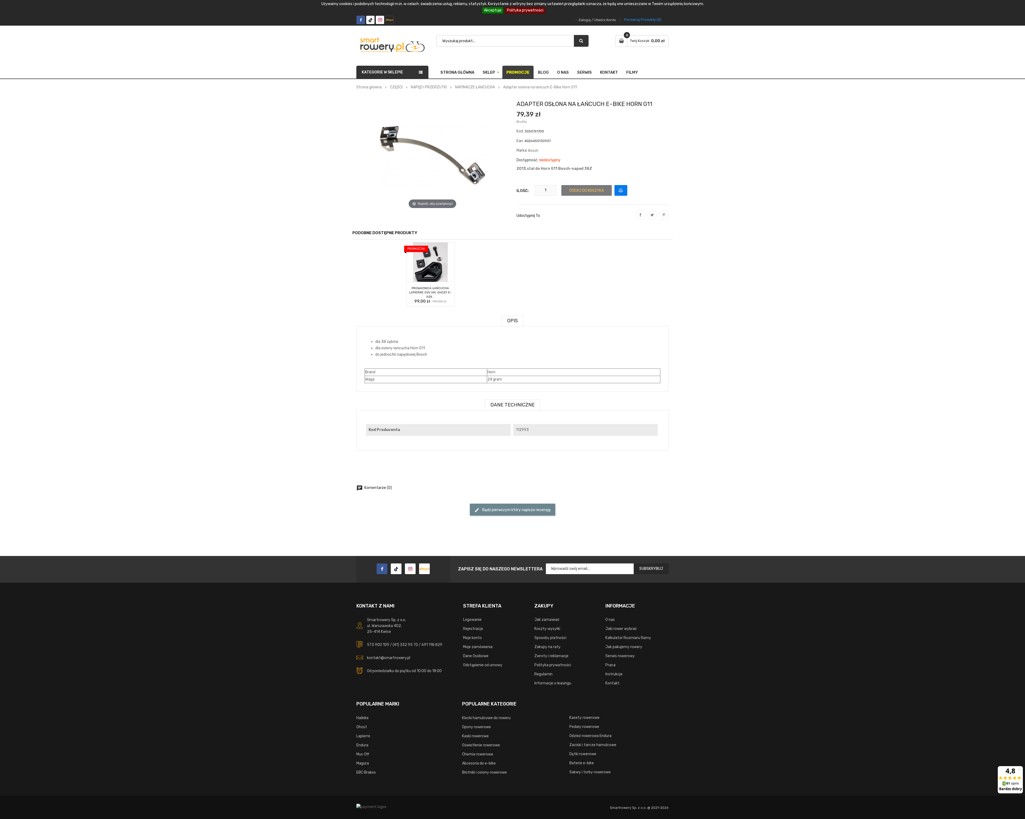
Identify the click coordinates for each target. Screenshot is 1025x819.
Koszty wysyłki (547, 628)
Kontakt (609, 72)
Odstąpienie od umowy (482, 665)
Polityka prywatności (525, 10)
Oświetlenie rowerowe (481, 745)
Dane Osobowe (475, 656)
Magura (362, 763)
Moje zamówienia (477, 647)
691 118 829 (431, 644)
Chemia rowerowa (477, 754)
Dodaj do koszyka (586, 190)
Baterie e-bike (581, 763)
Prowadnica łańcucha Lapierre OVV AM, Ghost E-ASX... (430, 293)
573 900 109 (378, 644)
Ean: (520, 141)
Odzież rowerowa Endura (590, 736)
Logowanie (472, 619)
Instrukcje (613, 674)
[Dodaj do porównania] (620, 190)
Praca (610, 665)
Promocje (518, 72)
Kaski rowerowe (475, 736)
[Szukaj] (581, 41)
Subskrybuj (651, 568)
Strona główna (457, 72)
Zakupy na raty (547, 647)
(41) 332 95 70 (405, 644)
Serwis (584, 72)
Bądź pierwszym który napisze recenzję (512, 510)
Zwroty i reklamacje (551, 656)
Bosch (533, 150)
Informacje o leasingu (552, 683)
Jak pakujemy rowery (623, 647)
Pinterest (663, 218)
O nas (563, 72)
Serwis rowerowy (620, 656)
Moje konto (472, 638)
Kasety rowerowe (584, 717)
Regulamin (543, 674)
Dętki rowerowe (582, 754)
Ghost (361, 727)
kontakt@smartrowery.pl (388, 658)
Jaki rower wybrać (621, 628)
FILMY (632, 72)
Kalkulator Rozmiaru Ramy (628, 638)
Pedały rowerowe (584, 726)
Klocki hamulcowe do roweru (486, 718)
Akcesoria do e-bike (479, 763)
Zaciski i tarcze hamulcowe (592, 745)
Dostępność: (527, 160)
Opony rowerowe (476, 727)
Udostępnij (640, 218)
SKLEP (489, 72)
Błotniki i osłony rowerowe (484, 772)
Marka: (522, 150)
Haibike (362, 718)
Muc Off (362, 754)
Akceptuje (493, 10)
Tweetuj (652, 218)
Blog (543, 72)
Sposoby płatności (550, 638)
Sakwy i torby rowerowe (590, 772)
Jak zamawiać (546, 619)
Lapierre (363, 736)
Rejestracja (473, 628)
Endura (362, 745)
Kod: (520, 131)
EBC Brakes (366, 772)
